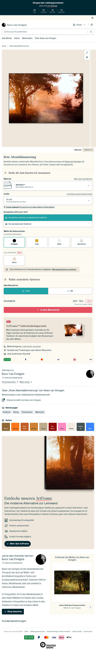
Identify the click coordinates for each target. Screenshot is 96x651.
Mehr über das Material (83, 179)
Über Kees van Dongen (45, 38)
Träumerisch (27, 412)
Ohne (27, 291)
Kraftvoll (6, 412)
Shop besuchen (9, 382)
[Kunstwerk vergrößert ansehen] (87, 52)
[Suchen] (91, 31)
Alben (17, 38)
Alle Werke (7, 38)
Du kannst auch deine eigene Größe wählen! (30, 207)
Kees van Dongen (17, 24)
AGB (26, 631)
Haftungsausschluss (37, 631)
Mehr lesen (25, 382)
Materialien (27, 38)
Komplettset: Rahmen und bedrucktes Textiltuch (27, 217)
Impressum (88, 631)
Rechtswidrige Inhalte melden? (58, 631)
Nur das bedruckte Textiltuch (19, 224)
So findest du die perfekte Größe (79, 194)
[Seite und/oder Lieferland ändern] (92, 18)
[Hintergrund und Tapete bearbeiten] (87, 57)
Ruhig (15, 412)
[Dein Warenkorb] (91, 24)
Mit (71, 291)
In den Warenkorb (49, 309)
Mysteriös (40, 412)
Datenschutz (77, 631)
